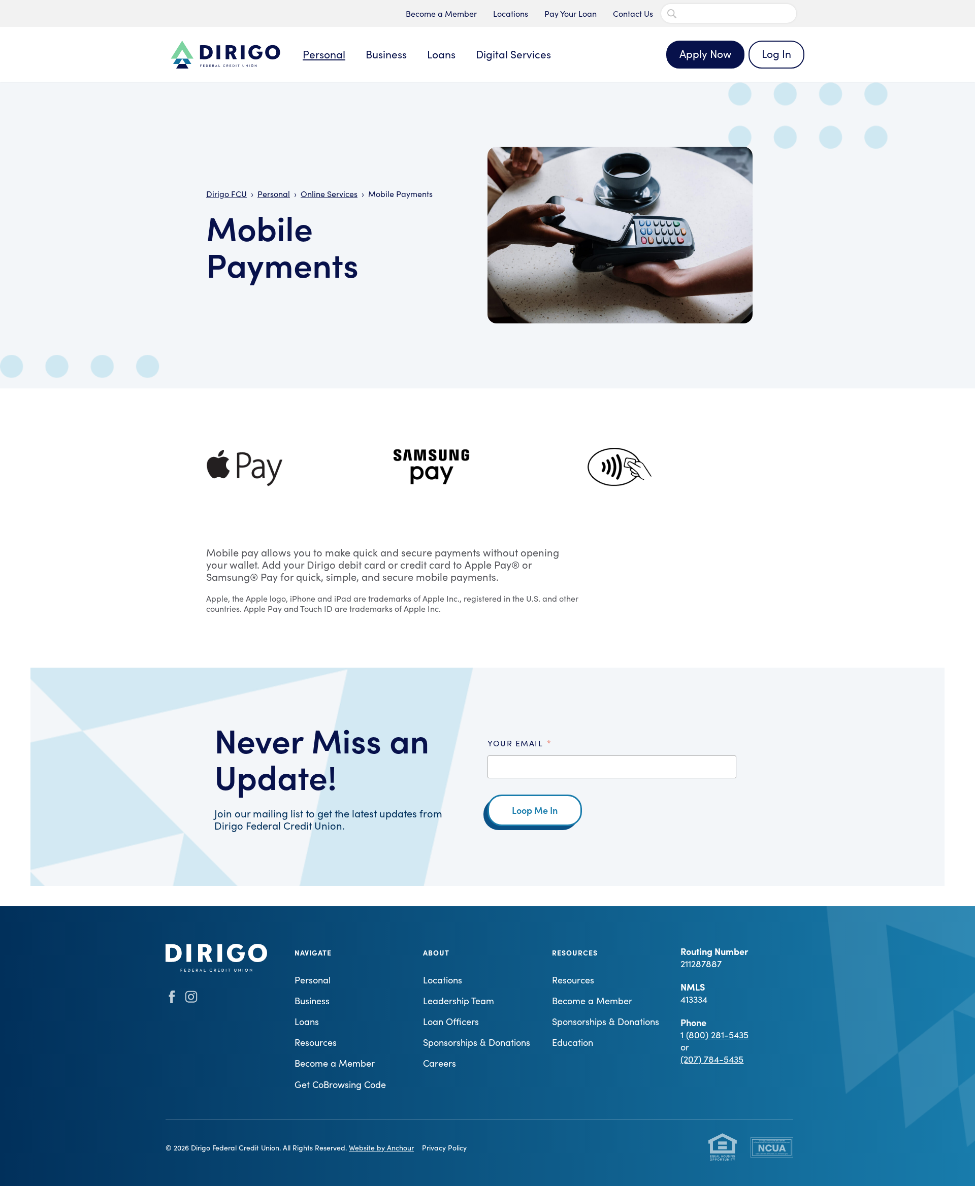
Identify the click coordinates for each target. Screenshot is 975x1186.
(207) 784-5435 (711, 1059)
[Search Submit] (671, 13)
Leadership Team (458, 1001)
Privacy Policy (444, 1147)
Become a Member (441, 13)
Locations (510, 13)
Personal (324, 54)
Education (572, 1042)
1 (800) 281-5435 (714, 1035)
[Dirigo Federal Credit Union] (225, 55)
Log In (776, 53)
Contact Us (633, 13)
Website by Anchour (381, 1147)
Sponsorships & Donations (476, 1042)
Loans (441, 54)
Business (386, 54)
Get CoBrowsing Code (340, 1084)
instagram (191, 997)
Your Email (520, 743)
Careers (439, 1063)
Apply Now (705, 53)
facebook (172, 997)
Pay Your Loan (570, 13)
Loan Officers (451, 1021)
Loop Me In (535, 810)
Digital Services (513, 54)
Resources (316, 1042)
